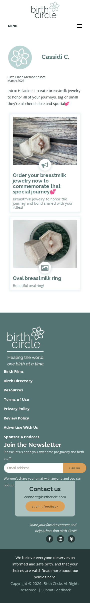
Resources (13, 389)
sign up (74, 467)
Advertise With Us (21, 427)
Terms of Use (16, 399)
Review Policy (16, 418)
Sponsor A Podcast (22, 436)
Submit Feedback (56, 589)
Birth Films (14, 371)
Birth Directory (18, 380)
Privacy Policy (17, 408)
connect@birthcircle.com (45, 496)
